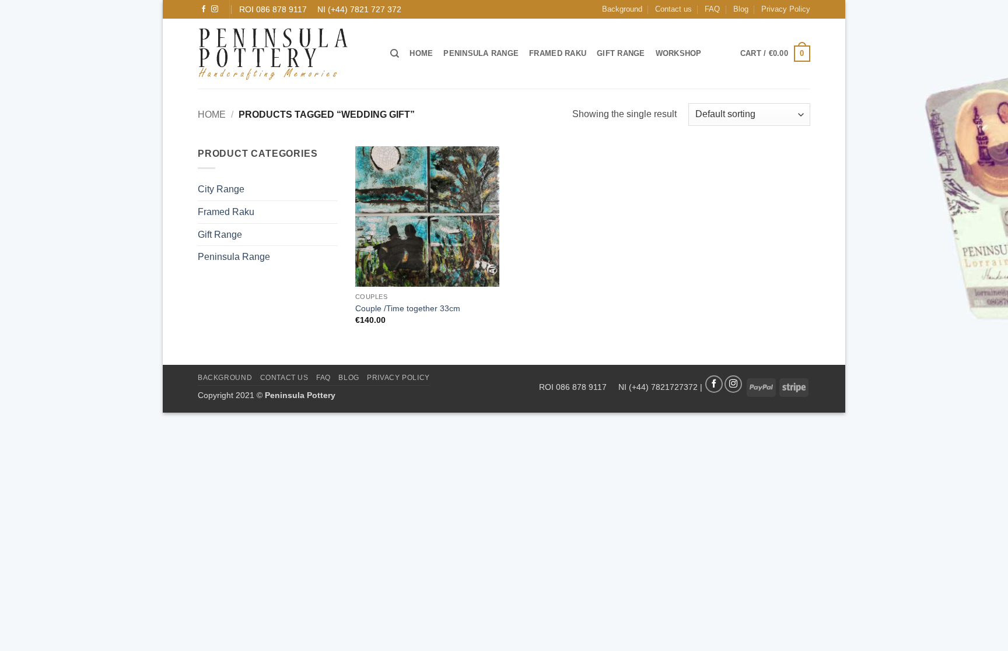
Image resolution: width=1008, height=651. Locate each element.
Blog (740, 9)
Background (622, 9)
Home (421, 53)
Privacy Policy (785, 9)
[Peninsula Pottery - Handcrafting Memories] (285, 53)
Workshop (679, 53)
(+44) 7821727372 (663, 386)
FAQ (712, 9)
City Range (221, 189)
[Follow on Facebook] (203, 9)
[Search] (394, 54)
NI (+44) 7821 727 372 (359, 9)
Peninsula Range (481, 53)
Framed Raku (557, 53)
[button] (775, 53)
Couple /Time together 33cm (407, 308)
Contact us (673, 9)
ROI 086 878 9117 (273, 9)
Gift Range (621, 53)
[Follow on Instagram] (214, 9)
